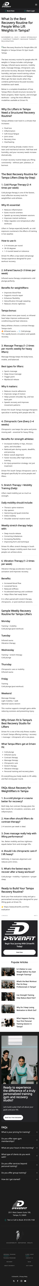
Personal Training (10, 1254)
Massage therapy (8, 357)
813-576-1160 (29, 1220)
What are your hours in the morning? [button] (17, 1147)
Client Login (29, 1254)
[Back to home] (6, 4)
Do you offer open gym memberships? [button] (11, 1139)
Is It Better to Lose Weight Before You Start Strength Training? (26, 972)
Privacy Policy (23, 1276)
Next (35, 915)
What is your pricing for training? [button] (15, 1132)
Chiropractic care (8, 429)
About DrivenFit (9, 1265)
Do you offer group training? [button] (13, 1172)
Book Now (19, 952)
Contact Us (29, 1258)
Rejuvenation (7, 41)
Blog (29, 1261)
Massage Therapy (28, 39)
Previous (5, 915)
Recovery (9, 1261)
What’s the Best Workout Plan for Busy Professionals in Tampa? (27, 984)
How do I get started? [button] (10, 1179)
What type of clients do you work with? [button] (15, 1155)
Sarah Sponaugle (29, 37)
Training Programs (9, 1258)
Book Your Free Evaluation (13, 1117)
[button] (36, 4)
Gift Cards (29, 1265)
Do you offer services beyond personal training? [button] (14, 1164)
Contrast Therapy (11, 39)
